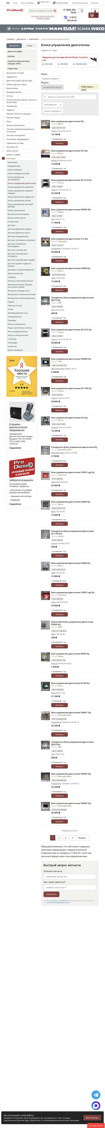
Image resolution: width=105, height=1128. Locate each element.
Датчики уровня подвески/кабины (19, 264)
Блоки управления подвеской (21, 197)
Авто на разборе (27, 3)
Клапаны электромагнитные (20, 281)
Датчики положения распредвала (17, 245)
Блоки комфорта (15, 169)
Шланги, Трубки (13, 154)
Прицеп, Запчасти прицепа (18, 114)
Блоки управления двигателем (22, 183)
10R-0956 (64, 64)
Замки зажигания (15, 273)
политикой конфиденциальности (58, 902)
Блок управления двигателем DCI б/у (69, 150)
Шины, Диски (12, 151)
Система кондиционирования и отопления (20, 130)
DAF (53, 219)
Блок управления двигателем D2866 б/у (70, 268)
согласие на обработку (59, 901)
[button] (96, 1125)
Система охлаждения (15, 135)
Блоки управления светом (19, 200)
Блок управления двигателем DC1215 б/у (71, 329)
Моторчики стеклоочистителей (21, 294)
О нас (15, 3)
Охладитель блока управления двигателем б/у (74, 447)
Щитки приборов (15, 350)
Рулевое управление (15, 125)
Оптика (9, 96)
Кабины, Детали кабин (16, 84)
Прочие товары (13, 117)
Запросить (51, 894)
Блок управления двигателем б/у (67, 121)
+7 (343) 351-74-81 (69, 11)
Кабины (11, 56)
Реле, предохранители (18, 331)
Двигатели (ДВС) (15, 51)
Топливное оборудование (17, 139)
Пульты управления (16, 324)
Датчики (11, 225)
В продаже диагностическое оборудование (18, 427)
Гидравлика (11, 77)
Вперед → (82, 837)
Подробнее (15, 447)
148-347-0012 (81, 64)
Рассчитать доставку (80, 3)
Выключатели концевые (18, 214)
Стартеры (12, 339)
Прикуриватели (15, 316)
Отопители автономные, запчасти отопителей (21, 101)
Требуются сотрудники (21, 479)
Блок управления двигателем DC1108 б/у (71, 388)
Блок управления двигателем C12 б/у (69, 238)
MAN (53, 278)
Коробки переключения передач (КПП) (19, 62)
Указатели (12, 346)
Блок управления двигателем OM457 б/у (71, 712)
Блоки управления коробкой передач (20, 191)
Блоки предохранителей (18, 173)
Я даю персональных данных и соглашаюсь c (70, 901)
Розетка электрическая (18, 335)
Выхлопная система (15, 73)
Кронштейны (12, 88)
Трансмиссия (12, 147)
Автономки (12, 162)
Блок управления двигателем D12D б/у (70, 683)
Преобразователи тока (18, 313)
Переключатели (15, 305)
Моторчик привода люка (19, 290)
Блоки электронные (16, 210)
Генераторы (13, 221)
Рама (8, 121)
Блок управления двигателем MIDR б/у (70, 653)
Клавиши (12, 277)
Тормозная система (15, 143)
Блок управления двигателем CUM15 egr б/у (72, 472)
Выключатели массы (17, 218)
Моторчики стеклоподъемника (21, 298)
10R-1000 (48, 64)
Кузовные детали (14, 92)
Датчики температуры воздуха (21, 260)
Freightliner (56, 248)
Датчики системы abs (17, 250)
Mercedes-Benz (58, 368)
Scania (54, 131)
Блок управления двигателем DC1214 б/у (71, 180)
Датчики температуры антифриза (18, 254)
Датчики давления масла (19, 232)
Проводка (12, 320)
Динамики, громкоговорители (21, 269)
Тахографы (12, 342)
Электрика (11, 158)
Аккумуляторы (14, 166)
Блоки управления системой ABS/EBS (20, 205)
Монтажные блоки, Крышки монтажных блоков (20, 285)
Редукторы (13, 68)
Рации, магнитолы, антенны (20, 328)
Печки (10, 309)
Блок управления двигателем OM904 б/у (71, 359)
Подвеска (10, 110)
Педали (11, 302)
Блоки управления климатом (20, 187)
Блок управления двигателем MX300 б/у (71, 209)
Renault (54, 160)
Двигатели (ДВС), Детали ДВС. (19, 80)
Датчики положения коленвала (21, 240)
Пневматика (11, 106)
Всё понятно (92, 1117)
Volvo (53, 482)
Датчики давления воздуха (20, 229)
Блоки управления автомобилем (16, 178)
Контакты (94, 3)
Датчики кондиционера (18, 236)
